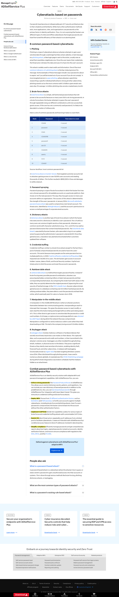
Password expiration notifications (26, 567)
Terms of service (44, 583)
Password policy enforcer (52, 562)
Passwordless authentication (99, 75)
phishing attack (38, 57)
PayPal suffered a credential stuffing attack (64, 256)
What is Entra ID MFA (10, 59)
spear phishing (52, 78)
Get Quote (79, 6)
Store (92, 1)
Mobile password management (83, 562)
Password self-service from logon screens (86, 560)
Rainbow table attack (10, 47)
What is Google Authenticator (13, 53)
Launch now (95, 47)
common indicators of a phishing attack (44, 70)
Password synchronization (52, 560)
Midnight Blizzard (54, 206)
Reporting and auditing (52, 567)
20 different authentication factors (62, 398)
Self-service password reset (24, 560)
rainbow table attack (38, 273)
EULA (34, 583)
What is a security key (10, 56)
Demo (62, 6)
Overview (47, 6)
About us (25, 583)
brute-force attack (37, 95)
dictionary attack (37, 218)
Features (55, 6)
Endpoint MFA (94, 66)
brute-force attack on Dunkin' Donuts (44, 174)
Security (56, 583)
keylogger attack (37, 333)
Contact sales (57, 587)
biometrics (35, 401)
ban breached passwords (61, 390)
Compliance (67, 583)
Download (109, 6)
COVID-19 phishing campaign (73, 357)
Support (87, 6)
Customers (95, 6)
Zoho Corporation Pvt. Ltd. (55, 592)
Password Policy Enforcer (62, 383)
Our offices (69, 587)
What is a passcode (10, 50)
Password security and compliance (84, 565)
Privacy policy (79, 583)
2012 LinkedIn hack (59, 286)
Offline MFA (94, 72)
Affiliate (103, 1)
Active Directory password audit (83, 567)
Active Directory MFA (96, 60)
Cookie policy (91, 583)
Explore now (56, 450)
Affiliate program (32, 587)
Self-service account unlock (24, 562)
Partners (97, 1)
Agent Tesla (50, 352)
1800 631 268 (78, 1)
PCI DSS (48, 434)
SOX (32, 434)
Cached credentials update (53, 565)
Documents (70, 6)
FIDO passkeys (47, 401)
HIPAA (37, 434)
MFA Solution (94, 57)
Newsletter (45, 587)
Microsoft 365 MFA (96, 69)
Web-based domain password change (27, 565)
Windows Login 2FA (96, 63)
